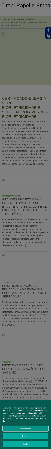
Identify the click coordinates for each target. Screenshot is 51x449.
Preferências (25, 428)
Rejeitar (25, 436)
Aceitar (26, 444)
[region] (25, 424)
